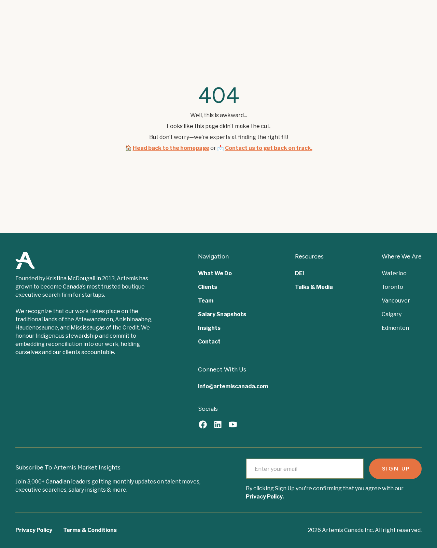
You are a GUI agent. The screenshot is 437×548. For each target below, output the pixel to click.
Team (205, 300)
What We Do (215, 273)
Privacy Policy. (265, 496)
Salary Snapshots (222, 314)
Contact (209, 341)
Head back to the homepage (171, 148)
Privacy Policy (33, 530)
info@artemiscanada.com (233, 386)
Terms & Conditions (90, 530)
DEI (299, 273)
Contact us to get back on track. (268, 148)
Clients (207, 287)
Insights (209, 328)
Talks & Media (314, 287)
